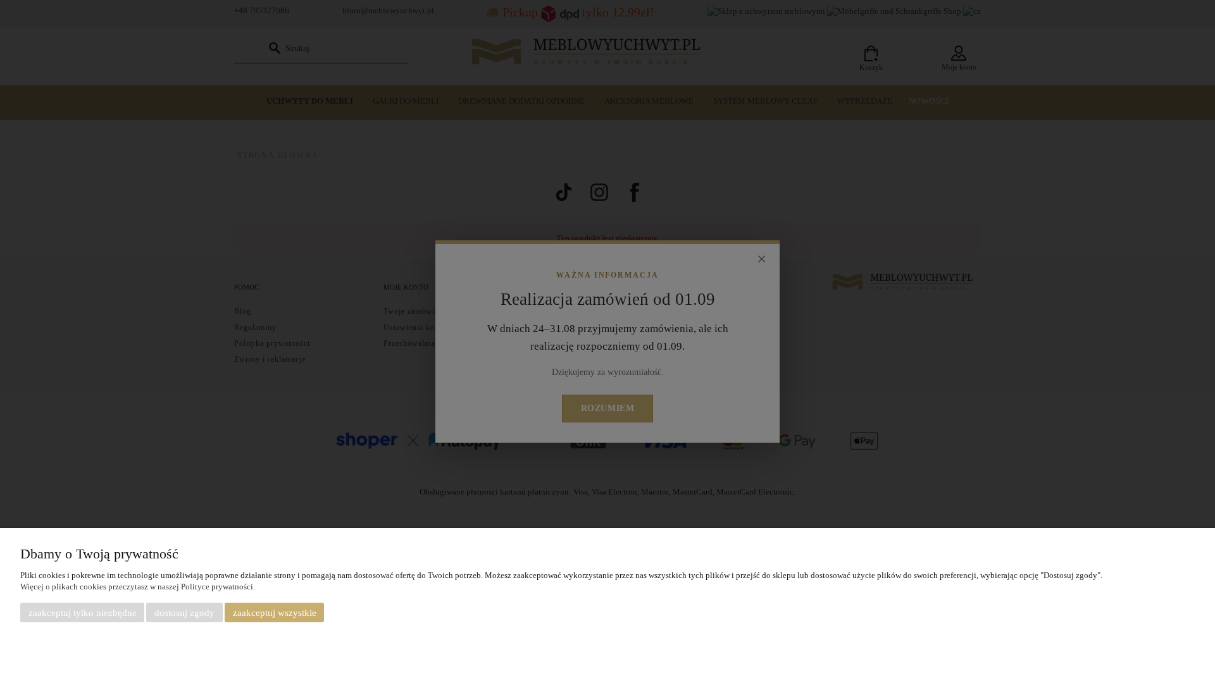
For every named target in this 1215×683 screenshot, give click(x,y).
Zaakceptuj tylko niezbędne (82, 613)
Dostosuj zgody (184, 613)
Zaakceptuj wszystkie (274, 613)
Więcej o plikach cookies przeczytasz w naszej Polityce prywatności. (137, 586)
